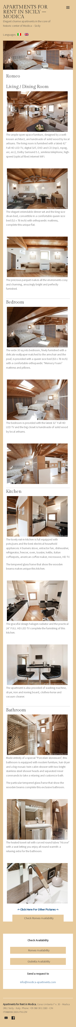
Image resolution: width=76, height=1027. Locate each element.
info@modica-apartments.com (38, 982)
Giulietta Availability (39, 961)
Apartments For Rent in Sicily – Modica (25, 12)
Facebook (13, 1018)
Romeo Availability (38, 950)
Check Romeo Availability (39, 918)
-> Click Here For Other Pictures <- (38, 909)
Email (6, 1018)
